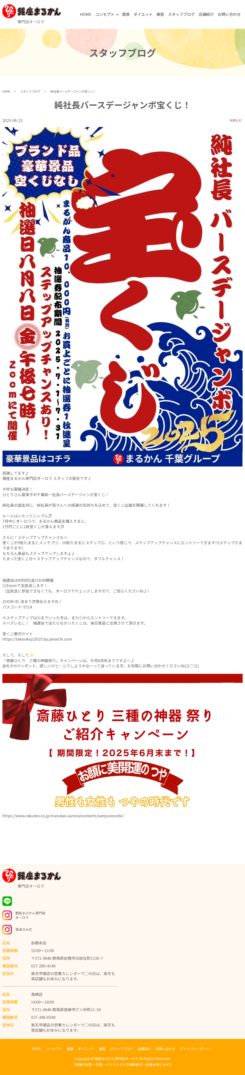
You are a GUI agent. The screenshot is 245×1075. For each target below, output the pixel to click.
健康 (126, 14)
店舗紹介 (206, 14)
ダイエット (143, 14)
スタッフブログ (181, 14)
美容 (160, 14)
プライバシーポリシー (196, 1048)
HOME (85, 14)
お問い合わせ (229, 14)
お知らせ (235, 120)
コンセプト (104, 14)
